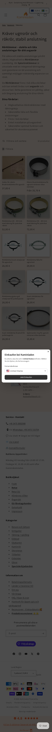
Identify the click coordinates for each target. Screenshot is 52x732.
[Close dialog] (48, 351)
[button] (26, 371)
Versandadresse (11, 366)
